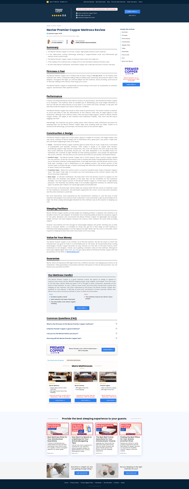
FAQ (123, 58)
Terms (66, 483)
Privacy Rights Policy (87, 483)
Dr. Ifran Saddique (57, 42)
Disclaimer (98, 483)
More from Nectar (127, 61)
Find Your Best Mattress (118, 2)
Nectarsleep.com (73, 252)
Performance (126, 38)
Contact (116, 483)
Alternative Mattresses (73, 360)
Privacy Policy (74, 483)
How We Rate (108, 483)
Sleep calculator (81, 473)
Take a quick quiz (131, 473)
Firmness (124, 35)
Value (123, 48)
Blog (108, 2)
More (77, 36)
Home (48, 26)
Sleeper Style (126, 45)
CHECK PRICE (132, 11)
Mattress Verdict (59, 2)
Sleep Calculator (132, 2)
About (123, 483)
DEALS (140, 2)
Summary (125, 32)
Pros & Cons (125, 55)
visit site (132, 15)
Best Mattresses (101, 2)
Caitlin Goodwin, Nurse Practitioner (86, 42)
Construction (126, 42)
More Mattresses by (56, 360)
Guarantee (125, 51)
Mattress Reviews (89, 2)
